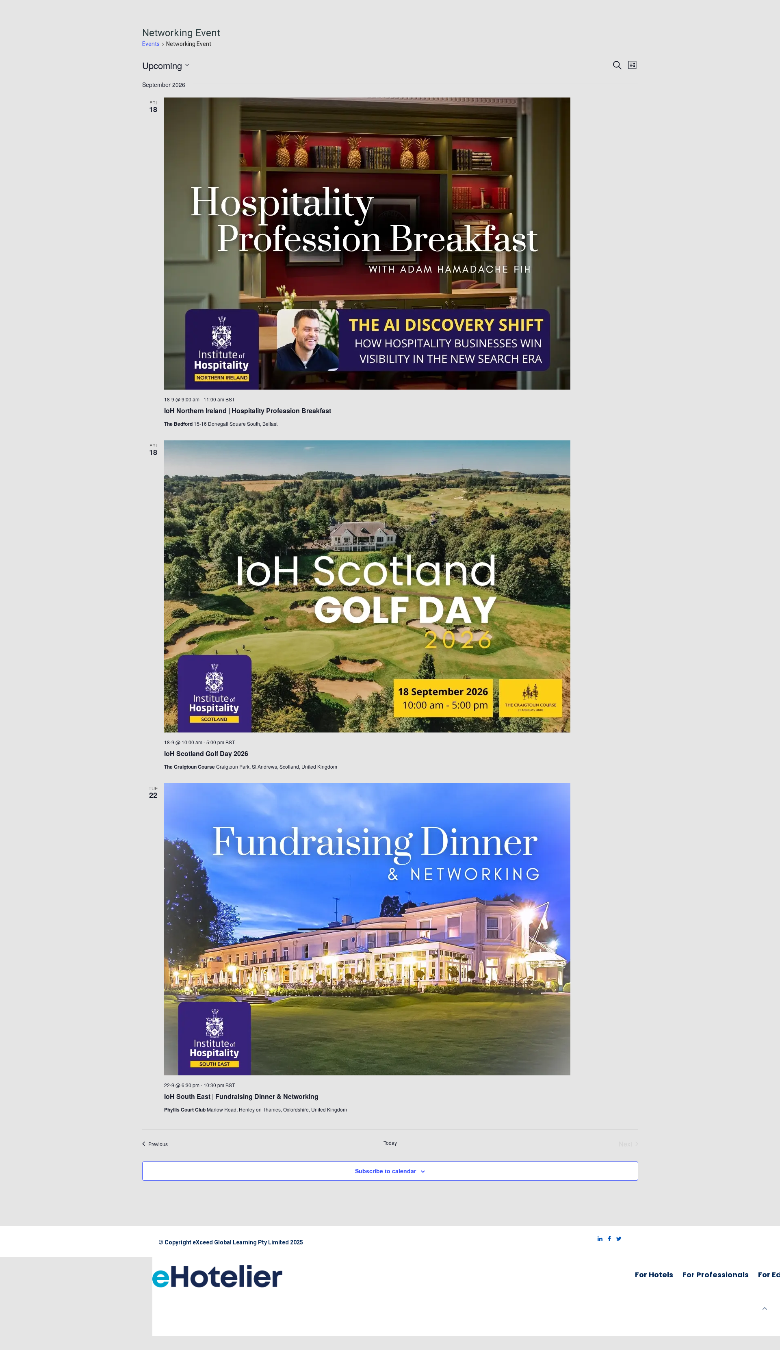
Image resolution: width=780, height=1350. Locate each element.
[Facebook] (607, 1238)
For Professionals (715, 1275)
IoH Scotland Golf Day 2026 (206, 753)
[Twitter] (617, 1238)
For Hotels (654, 1275)
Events (151, 44)
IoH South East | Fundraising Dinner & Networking (241, 1096)
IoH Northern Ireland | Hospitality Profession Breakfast (247, 410)
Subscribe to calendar (385, 1171)
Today (390, 1143)
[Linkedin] (598, 1238)
